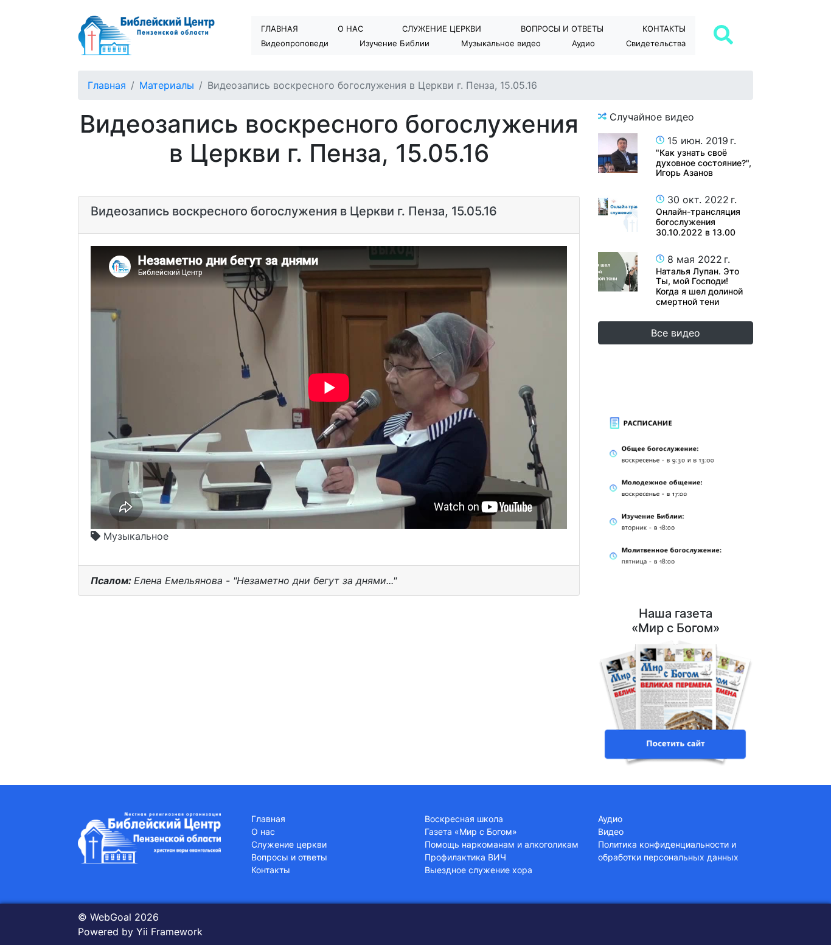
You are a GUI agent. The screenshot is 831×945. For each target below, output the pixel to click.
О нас (350, 28)
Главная (279, 28)
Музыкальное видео (501, 43)
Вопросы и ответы (289, 857)
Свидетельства (656, 43)
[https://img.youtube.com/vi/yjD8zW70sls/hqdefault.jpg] (618, 212)
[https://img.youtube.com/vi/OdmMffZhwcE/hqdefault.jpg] (618, 271)
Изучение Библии (394, 43)
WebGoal (110, 917)
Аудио (583, 43)
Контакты (664, 28)
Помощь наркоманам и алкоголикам (502, 844)
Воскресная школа (464, 819)
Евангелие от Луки (405, 64)
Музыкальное (134, 536)
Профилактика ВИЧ (465, 857)
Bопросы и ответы (562, 28)
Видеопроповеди (295, 43)
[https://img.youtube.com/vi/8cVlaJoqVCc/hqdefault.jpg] (618, 153)
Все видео (675, 333)
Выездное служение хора (478, 870)
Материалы (166, 85)
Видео (611, 831)
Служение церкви (441, 28)
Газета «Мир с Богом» (471, 831)
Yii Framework (169, 932)
